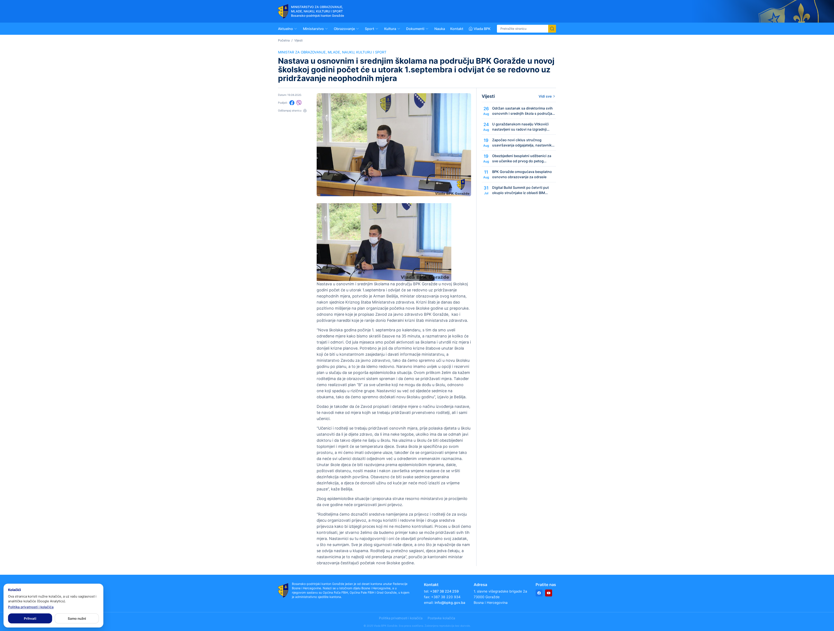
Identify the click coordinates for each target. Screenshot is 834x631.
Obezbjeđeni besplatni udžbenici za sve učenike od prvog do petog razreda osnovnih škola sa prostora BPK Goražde (521, 159)
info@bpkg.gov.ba (450, 602)
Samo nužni (77, 618)
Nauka (439, 29)
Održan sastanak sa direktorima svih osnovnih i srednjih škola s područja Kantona (522, 111)
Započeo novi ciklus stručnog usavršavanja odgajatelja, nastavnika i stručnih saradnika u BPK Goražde (523, 143)
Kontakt (456, 29)
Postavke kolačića (441, 618)
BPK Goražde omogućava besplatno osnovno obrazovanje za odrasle (522, 174)
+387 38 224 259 (444, 591)
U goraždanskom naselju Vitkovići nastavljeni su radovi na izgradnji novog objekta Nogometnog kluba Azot (520, 127)
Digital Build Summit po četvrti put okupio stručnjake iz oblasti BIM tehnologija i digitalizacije (520, 190)
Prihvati (30, 618)
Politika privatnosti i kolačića (400, 618)
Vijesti (298, 40)
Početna (284, 40)
